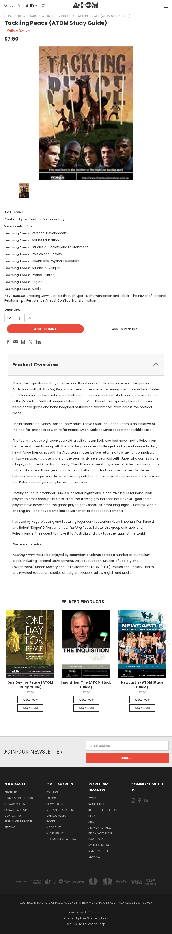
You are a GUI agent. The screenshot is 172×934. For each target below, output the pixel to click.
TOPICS (51, 798)
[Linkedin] (38, 342)
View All (94, 857)
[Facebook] (8, 342)
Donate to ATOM (15, 810)
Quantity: (12, 309)
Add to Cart (30, 708)
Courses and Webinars (63, 839)
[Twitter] (30, 342)
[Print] (23, 342)
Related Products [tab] (82, 602)
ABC (91, 822)
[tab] (86, 365)
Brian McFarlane (100, 833)
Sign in (9, 821)
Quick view (30, 700)
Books (51, 821)
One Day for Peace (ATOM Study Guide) (30, 684)
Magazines (54, 827)
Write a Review (18, 30)
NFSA (91, 816)
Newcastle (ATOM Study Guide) (142, 684)
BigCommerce (94, 912)
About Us (11, 792)
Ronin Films (96, 804)
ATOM (92, 798)
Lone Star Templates (94, 918)
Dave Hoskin (96, 839)
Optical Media (56, 816)
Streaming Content (60, 810)
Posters (52, 792)
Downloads (54, 804)
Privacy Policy (14, 804)
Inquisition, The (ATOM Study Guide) (86, 684)
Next (167, 642)
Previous (5, 642)
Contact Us (13, 816)
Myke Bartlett (98, 851)
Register (26, 821)
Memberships (55, 833)
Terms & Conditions (18, 798)
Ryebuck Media (98, 845)
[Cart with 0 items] (43, 6)
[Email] (15, 342)
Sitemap (9, 827)
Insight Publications (103, 810)
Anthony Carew (99, 827)
